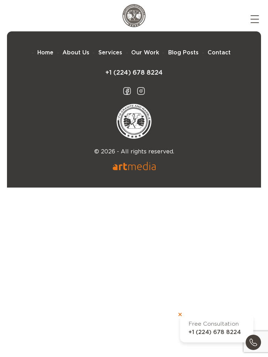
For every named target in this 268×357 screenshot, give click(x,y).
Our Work (145, 52)
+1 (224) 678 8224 (214, 332)
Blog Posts (183, 52)
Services (110, 52)
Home (45, 52)
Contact (219, 52)
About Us (75, 52)
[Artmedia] (134, 166)
